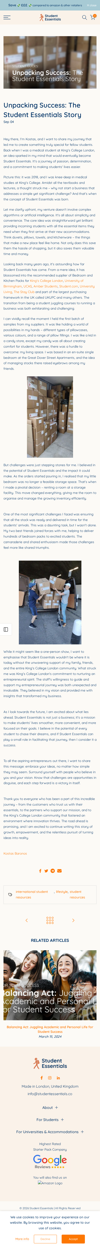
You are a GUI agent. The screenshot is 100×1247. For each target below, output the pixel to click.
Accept (73, 1239)
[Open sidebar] (6, 629)
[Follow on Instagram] (49, 1078)
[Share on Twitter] (46, 871)
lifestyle (62, 892)
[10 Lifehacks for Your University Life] (26, 921)
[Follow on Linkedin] (58, 1078)
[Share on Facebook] (40, 871)
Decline (45, 1239)
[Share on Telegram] (52, 871)
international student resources (32, 894)
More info (22, 1239)
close (93, 5)
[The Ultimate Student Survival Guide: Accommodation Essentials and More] (73, 921)
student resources (77, 894)
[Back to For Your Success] (50, 921)
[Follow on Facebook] (41, 1078)
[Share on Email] (59, 871)
